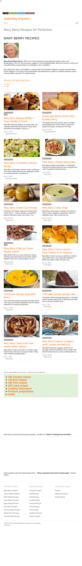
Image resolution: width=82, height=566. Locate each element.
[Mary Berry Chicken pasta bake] (60, 140)
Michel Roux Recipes (11, 513)
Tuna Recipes (34, 506)
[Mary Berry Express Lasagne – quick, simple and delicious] (60, 316)
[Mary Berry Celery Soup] (60, 184)
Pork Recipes (34, 497)
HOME (5, 13)
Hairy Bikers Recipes (11, 500)
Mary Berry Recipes (11, 490)
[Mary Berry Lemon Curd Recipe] (22, 184)
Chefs (11, 394)
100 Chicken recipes (19, 377)
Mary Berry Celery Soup (55, 207)
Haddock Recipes (35, 513)
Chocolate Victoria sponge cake (59, 294)
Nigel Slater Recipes (11, 503)
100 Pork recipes (17, 382)
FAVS (8, 84)
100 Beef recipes (17, 379)
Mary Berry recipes (8, 112)
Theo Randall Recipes (12, 516)
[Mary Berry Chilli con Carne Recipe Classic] (22, 226)
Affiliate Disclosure (61, 494)
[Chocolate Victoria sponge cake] (60, 271)
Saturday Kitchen (17, 18)
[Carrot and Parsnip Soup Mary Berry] (22, 271)
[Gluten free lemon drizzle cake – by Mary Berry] (60, 93)
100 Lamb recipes (18, 385)
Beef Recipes (34, 494)
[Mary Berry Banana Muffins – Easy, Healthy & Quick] (22, 93)
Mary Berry (48, 174)
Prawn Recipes (34, 516)
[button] (1, 1)
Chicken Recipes (35, 490)
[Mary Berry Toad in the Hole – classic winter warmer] (22, 316)
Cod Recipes (34, 510)
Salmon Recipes (35, 503)
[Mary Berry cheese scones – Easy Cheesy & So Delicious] (60, 226)
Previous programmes (20, 391)
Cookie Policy (60, 497)
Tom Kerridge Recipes (12, 510)
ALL (7, 86)
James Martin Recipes (12, 494)
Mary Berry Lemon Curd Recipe (20, 207)
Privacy (57, 490)
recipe (5, 114)
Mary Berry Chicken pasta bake (58, 162)
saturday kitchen (11, 134)
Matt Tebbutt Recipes (11, 497)
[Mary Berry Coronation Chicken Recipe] (22, 140)
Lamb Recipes (34, 500)
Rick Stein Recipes (10, 506)
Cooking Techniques (20, 388)
